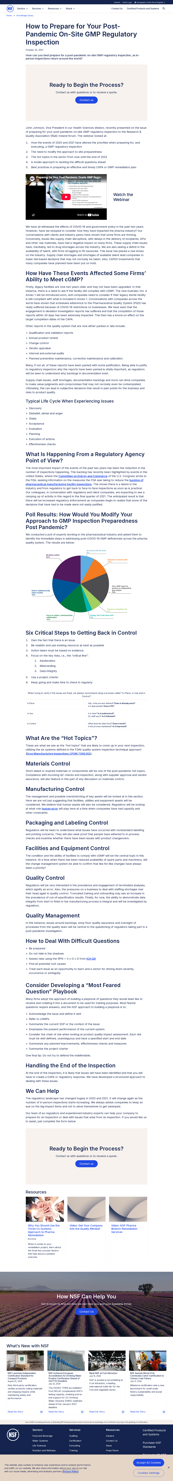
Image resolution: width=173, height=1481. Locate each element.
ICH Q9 (91, 958)
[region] (86, 1468)
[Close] (169, 1467)
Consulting (74, 1445)
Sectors (21, 8)
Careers (117, 2)
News (109, 1445)
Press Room (112, 1450)
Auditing (73, 1435)
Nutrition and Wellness (44, 1450)
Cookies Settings (148, 1473)
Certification (75, 1440)
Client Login (127, 2)
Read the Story (15, 1411)
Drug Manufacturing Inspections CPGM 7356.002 (59, 753)
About (69, 8)
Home (9, 15)
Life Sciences (39, 1445)
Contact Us (111, 1440)
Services (36, 8)
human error (50, 808)
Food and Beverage (42, 1435)
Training (73, 1450)
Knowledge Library (25, 15)
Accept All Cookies (149, 1462)
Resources (53, 8)
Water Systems (40, 1440)
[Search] (164, 8)
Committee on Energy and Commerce (83, 476)
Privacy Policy (70, 1471)
